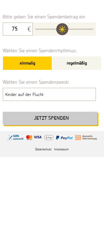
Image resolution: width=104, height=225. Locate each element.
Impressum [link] (61, 149)
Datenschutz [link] (43, 149)
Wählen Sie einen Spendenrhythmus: (40, 50)
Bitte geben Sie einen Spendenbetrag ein (44, 17)
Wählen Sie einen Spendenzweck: (36, 82)
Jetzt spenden (51, 118)
